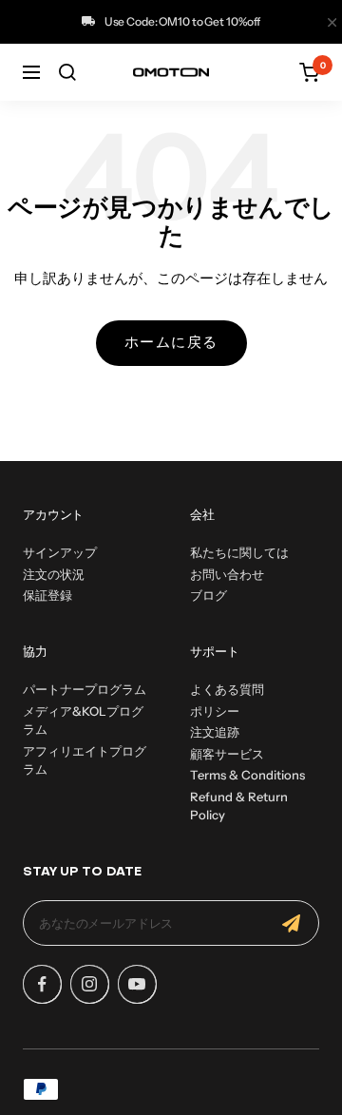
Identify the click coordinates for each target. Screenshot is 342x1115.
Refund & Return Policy (239, 806)
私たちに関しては (239, 552)
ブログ (208, 595)
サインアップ (60, 552)
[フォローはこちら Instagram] (89, 984)
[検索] (67, 72)
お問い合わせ (227, 574)
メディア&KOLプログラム (83, 720)
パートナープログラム (84, 689)
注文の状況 (54, 574)
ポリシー (214, 711)
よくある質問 (227, 689)
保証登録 (47, 595)
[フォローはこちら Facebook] (42, 984)
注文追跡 (214, 732)
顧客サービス (227, 753)
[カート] (309, 72)
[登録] (291, 922)
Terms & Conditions (247, 774)
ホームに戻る (171, 343)
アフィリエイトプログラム (84, 760)
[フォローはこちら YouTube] (137, 984)
